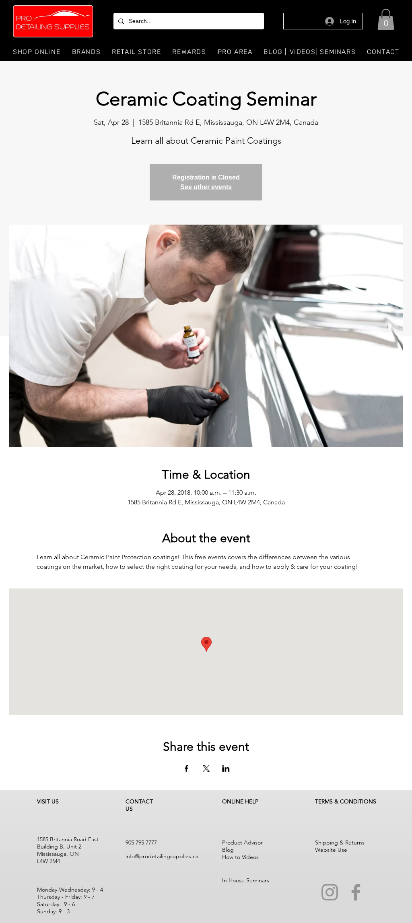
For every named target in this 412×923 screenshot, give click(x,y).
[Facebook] (356, 892)
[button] (386, 19)
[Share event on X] (206, 768)
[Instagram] (330, 892)
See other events (206, 187)
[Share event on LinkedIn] (226, 768)
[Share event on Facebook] (186, 768)
